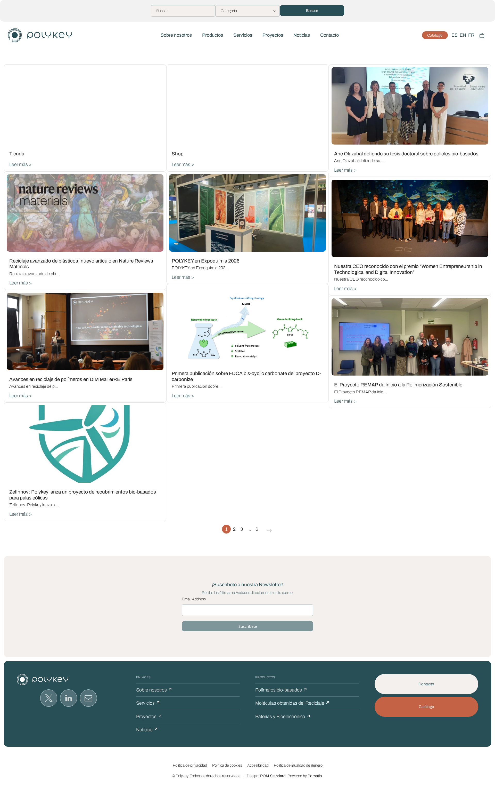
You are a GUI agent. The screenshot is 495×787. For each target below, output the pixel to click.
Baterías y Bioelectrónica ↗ (283, 716)
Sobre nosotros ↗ (154, 690)
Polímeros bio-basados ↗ (281, 690)
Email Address (194, 599)
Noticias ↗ (147, 729)
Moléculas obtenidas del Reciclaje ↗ (292, 703)
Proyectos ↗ (149, 716)
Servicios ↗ (148, 703)
